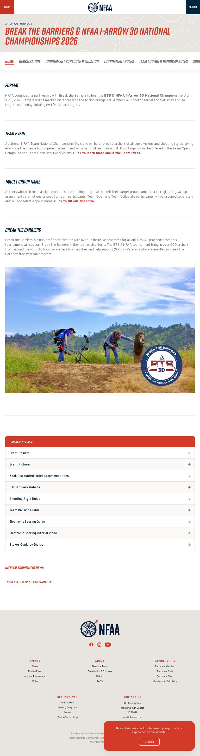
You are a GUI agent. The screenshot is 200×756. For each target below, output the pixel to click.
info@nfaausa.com (132, 717)
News (35, 666)
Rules (35, 681)
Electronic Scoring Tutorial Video (33, 533)
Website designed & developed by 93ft (86, 737)
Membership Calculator (165, 681)
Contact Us (132, 697)
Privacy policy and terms (100, 742)
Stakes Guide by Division (27, 544)
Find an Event (35, 671)
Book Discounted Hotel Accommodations (39, 476)
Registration (29, 61)
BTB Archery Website (24, 487)
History (100, 676)
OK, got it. (149, 742)
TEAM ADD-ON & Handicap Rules (163, 61)
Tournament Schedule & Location (72, 61)
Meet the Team (100, 666)
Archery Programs (67, 707)
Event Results (19, 453)
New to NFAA (67, 702)
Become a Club (165, 671)
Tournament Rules (119, 61)
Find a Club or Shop (68, 717)
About (100, 660)
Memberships (165, 660)
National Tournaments (35, 676)
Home (9, 61)
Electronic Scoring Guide (27, 522)
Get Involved (67, 697)
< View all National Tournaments (28, 582)
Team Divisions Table (24, 510)
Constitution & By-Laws (100, 671)
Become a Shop (165, 676)
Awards (68, 712)
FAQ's (100, 681)
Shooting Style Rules (24, 499)
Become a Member (165, 666)
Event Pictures (20, 464)
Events (35, 660)
